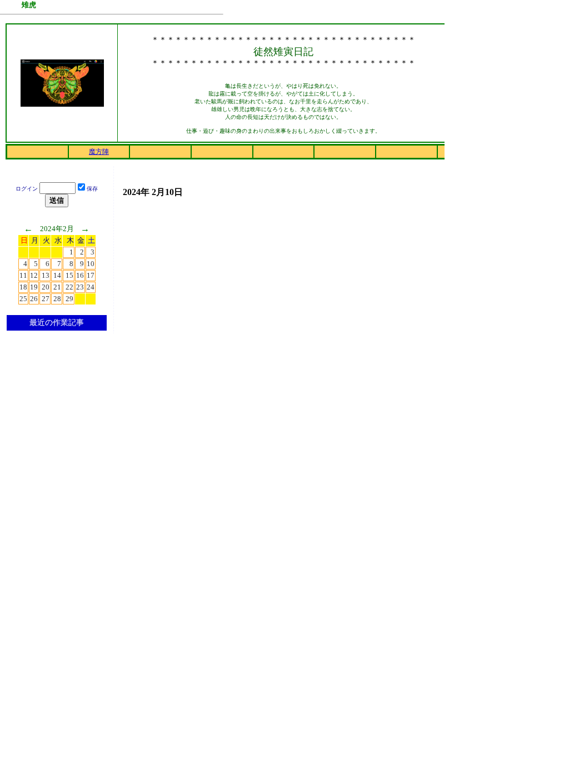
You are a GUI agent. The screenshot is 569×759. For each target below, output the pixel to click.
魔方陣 (99, 152)
